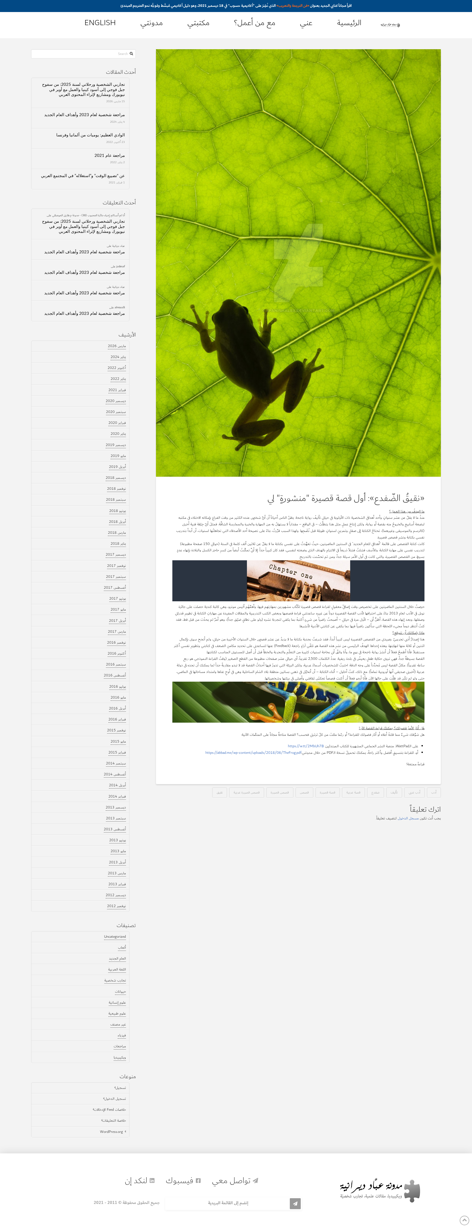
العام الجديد (117, 959)
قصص (304, 792)
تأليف (394, 792)
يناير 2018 (118, 544)
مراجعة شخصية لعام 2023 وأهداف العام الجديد (84, 115)
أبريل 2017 (117, 621)
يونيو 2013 (117, 840)
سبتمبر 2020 (116, 412)
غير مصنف (118, 1024)
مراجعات (120, 1046)
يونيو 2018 (117, 511)
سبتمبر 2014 (116, 763)
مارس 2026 (117, 346)
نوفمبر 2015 (116, 730)
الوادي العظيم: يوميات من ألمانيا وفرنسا (90, 135)
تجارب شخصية (115, 980)
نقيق (220, 792)
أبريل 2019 (117, 467)
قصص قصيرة (280, 792)
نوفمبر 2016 (116, 643)
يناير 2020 (118, 434)
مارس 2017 (117, 632)
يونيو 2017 (117, 599)
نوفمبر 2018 (116, 489)
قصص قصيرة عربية (247, 792)
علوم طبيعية (117, 1013)
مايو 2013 (118, 851)
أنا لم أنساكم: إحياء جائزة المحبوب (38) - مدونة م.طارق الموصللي (88, 215)
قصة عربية (353, 792)
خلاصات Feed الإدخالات (110, 1110)
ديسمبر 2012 (116, 895)
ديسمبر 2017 (116, 555)
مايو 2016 (118, 697)
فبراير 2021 (117, 390)
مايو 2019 (118, 456)
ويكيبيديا (120, 1057)
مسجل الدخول (408, 818)
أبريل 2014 (117, 785)
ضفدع (375, 792)
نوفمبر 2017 (116, 566)
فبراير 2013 (117, 884)
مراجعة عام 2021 (110, 156)
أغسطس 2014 (115, 774)
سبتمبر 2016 (116, 664)
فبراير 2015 (117, 752)
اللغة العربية (117, 969)
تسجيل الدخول (115, 1099)
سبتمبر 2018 (116, 500)
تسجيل (121, 1088)
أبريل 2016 (117, 708)
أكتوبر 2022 (117, 368)
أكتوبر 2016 (117, 653)
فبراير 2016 (117, 719)
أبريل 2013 (117, 862)
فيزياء (122, 1035)
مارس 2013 (117, 873)
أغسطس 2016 (115, 675)
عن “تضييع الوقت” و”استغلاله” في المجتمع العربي (83, 176)
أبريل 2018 (117, 522)
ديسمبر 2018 (116, 478)
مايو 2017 (118, 609)
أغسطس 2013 (115, 829)
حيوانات (120, 992)
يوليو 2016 (117, 687)
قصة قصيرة (327, 792)
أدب (433, 792)
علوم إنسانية (117, 1003)
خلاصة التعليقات (114, 1121)
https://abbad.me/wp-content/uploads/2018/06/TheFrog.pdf (253, 753)
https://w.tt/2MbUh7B (306, 746)
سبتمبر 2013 (116, 818)
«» (292, 5)
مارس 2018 (117, 533)
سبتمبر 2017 (116, 577)
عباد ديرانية (118, 245)
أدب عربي (414, 792)
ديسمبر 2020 (116, 401)
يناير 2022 (118, 379)
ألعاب (122, 948)
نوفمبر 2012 (116, 906)
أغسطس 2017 (115, 588)
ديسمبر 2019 (116, 445)
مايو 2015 (118, 741)
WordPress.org (111, 1132)
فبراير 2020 (117, 423)
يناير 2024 (118, 357)
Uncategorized (115, 937)
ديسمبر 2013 (116, 807)
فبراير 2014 (117, 796)
